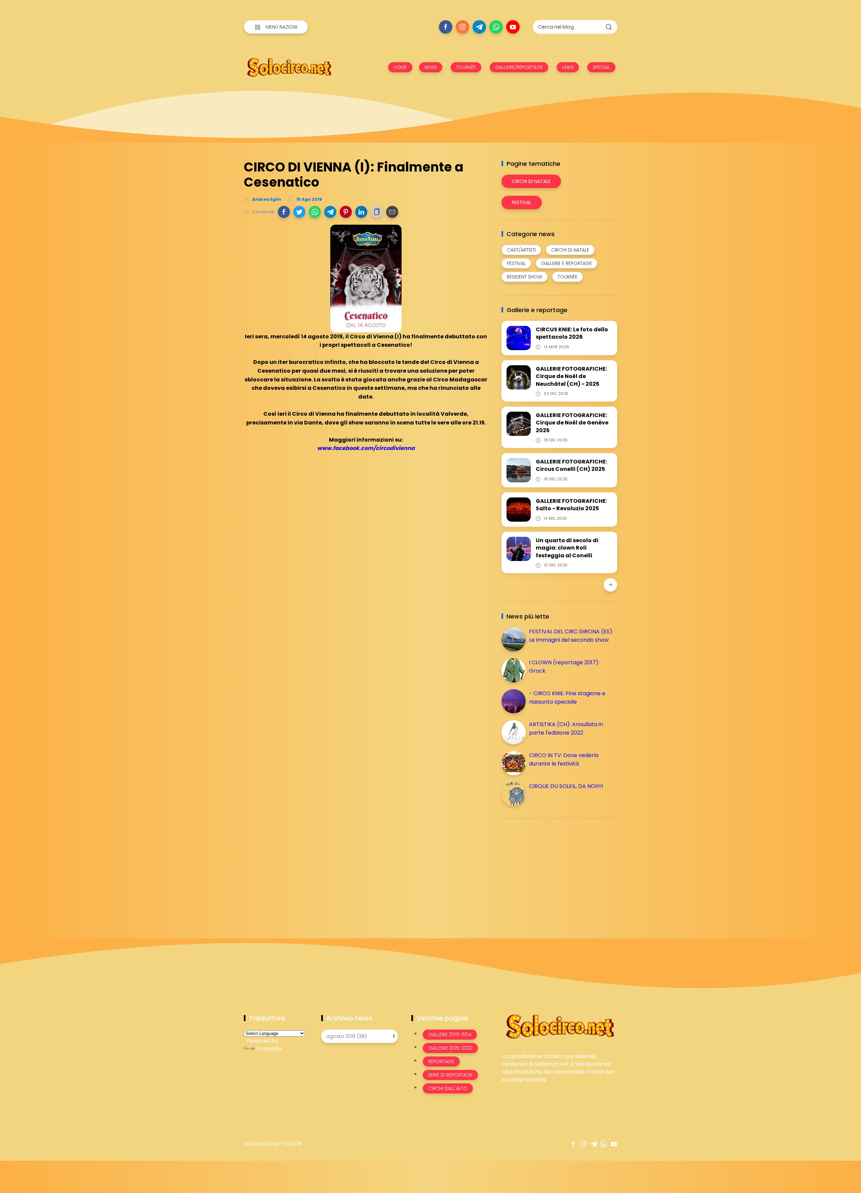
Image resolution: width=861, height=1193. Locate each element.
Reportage (441, 1061)
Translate (269, 1048)
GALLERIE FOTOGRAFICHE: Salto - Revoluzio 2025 (571, 504)
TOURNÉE (466, 67)
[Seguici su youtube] (513, 27)
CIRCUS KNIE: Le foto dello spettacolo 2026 (572, 333)
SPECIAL (601, 67)
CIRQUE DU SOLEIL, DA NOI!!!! (566, 786)
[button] (284, 212)
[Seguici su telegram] (479, 27)
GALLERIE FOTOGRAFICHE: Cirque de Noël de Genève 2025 (572, 422)
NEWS (430, 67)
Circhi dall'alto (447, 1088)
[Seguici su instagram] (462, 27)
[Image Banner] (559, 1026)
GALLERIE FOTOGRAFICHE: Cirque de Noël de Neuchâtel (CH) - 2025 (571, 376)
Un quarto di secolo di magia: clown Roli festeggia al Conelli (567, 547)
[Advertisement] (551, 870)
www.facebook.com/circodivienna (366, 448)
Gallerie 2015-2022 (450, 1048)
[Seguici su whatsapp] (496, 27)
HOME (400, 67)
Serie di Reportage (450, 1075)
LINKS (567, 67)
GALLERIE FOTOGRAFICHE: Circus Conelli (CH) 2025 (571, 465)
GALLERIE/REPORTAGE (519, 67)
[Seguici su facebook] (445, 27)
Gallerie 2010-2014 (450, 1034)
